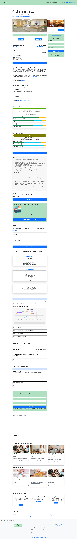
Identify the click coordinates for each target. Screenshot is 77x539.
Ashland (49, 516)
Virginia (17, 5)
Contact (30, 537)
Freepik (61, 524)
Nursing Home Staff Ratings (17, 327)
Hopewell (31, 513)
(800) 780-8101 (31, 34)
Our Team (44, 527)
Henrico (49, 513)
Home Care (61, 2)
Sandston (31, 514)
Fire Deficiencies (15, 359)
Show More (15, 230)
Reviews (26, 34)
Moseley (14, 515)
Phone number (15, 402)
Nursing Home (33, 530)
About (17, 34)
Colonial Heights (32, 512)
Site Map (33, 537)
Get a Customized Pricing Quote (29, 152)
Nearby (14, 385)
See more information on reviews (23, 73)
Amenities (23, 34)
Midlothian (31, 515)
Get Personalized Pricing (30, 246)
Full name (14, 395)
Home (14, 5)
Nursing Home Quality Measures (18, 333)
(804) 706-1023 (40, 46)
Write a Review (29, 199)
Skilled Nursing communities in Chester (23, 100)
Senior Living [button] (47, 2)
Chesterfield (49, 512)
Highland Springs (50, 514)
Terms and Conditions (39, 537)
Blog (64, 2)
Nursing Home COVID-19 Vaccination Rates (20, 336)
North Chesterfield (15, 512)
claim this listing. (37, 438)
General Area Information (17, 369)
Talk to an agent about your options (30, 219)
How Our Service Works (46, 526)
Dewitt (31, 516)
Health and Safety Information (18, 382)
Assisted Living (52, 2)
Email (14, 399)
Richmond (14, 514)
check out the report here (33, 76)
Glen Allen (14, 516)
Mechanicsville (50, 515)
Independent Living (34, 527)
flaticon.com (58, 525)
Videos (20, 34)
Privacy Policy (29, 408)
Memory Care (57, 2)
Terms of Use (25, 408)
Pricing (14, 34)
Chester (20, 5)
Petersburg (14, 513)
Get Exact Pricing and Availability (29, 63)
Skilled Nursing (33, 532)
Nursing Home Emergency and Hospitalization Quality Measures (23, 330)
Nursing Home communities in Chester (23, 93)
